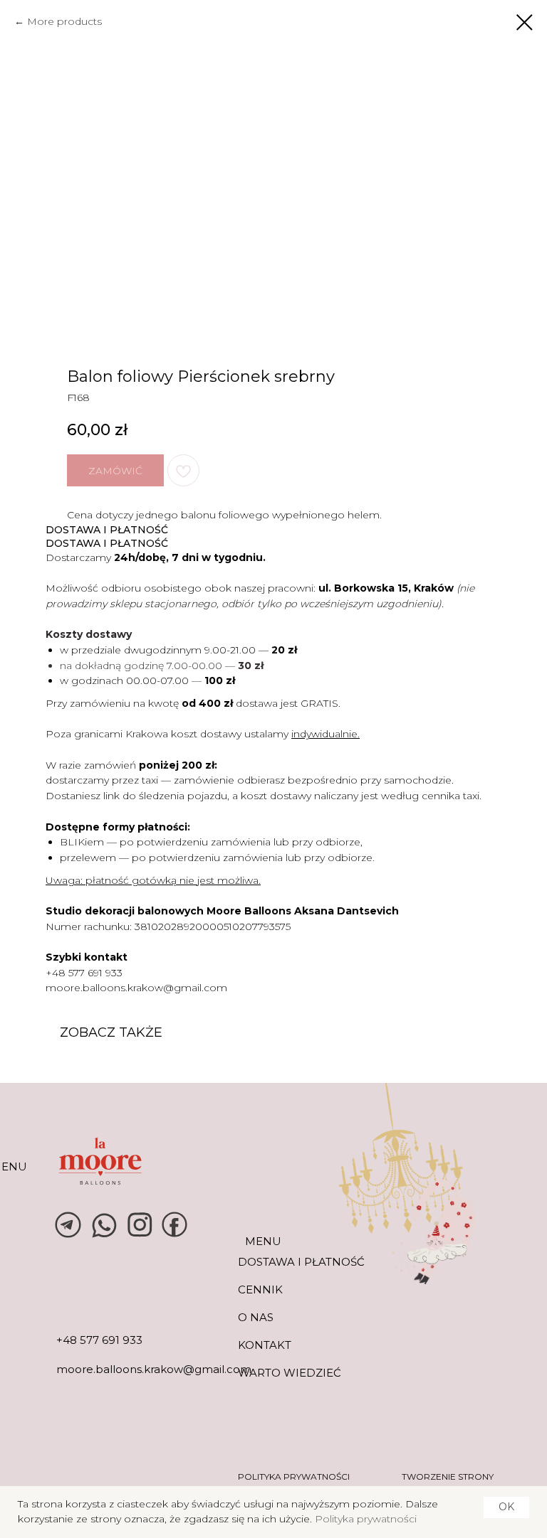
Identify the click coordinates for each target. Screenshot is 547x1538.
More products (64, 21)
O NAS (256, 1317)
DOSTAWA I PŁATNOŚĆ (301, 1262)
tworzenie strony (448, 1476)
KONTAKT (264, 1345)
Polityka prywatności (366, 1518)
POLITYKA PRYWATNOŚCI (294, 1476)
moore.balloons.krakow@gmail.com (136, 987)
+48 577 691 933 (84, 972)
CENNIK (260, 1289)
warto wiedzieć (289, 1372)
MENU (263, 1241)
